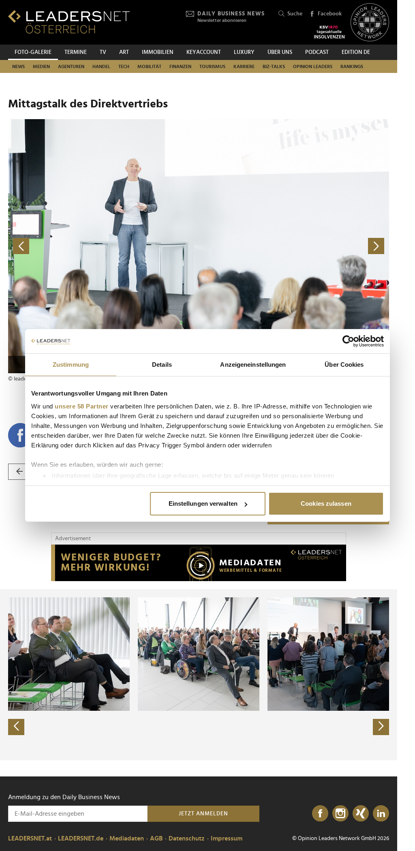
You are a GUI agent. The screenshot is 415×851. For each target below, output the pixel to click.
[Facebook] (320, 814)
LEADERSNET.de (80, 838)
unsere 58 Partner (82, 406)
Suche (294, 14)
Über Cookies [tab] (344, 364)
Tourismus (212, 66)
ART (124, 52)
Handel (101, 66)
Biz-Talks (274, 66)
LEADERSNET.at (30, 838)
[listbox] (198, 674)
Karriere (244, 66)
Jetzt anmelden (203, 814)
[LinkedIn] (381, 814)
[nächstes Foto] (294, 246)
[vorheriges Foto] (103, 246)
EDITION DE (356, 52)
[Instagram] (340, 814)
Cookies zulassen (326, 503)
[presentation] (16, 727)
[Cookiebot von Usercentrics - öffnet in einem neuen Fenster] (348, 341)
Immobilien (157, 52)
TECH (123, 66)
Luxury (244, 52)
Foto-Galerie (33, 52)
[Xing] (361, 814)
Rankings (351, 66)
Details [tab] (162, 364)
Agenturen (71, 66)
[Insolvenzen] (329, 32)
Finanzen (180, 66)
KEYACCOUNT (203, 52)
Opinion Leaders (312, 66)
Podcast (317, 52)
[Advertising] (198, 563)
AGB (156, 838)
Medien (41, 66)
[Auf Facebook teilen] (20, 435)
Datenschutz (187, 838)
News (18, 66)
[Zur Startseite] (69, 21)
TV (103, 52)
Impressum (226, 838)
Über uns (279, 52)
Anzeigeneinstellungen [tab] (253, 364)
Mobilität (149, 66)
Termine (75, 52)
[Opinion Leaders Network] (370, 22)
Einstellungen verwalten (203, 503)
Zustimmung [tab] (71, 364)
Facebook (330, 14)
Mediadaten (126, 838)
